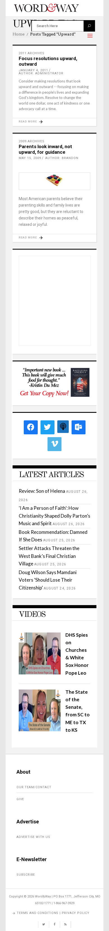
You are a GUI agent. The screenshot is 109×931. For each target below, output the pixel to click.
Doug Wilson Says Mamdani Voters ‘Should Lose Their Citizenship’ (48, 579)
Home (19, 34)
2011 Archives (31, 53)
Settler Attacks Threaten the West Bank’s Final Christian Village (49, 555)
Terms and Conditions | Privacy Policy (53, 913)
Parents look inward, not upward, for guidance (45, 149)
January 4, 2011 (33, 70)
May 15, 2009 (30, 158)
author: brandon (62, 158)
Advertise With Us (33, 837)
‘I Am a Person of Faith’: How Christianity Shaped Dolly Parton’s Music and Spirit (54, 515)
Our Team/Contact (33, 787)
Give (20, 799)
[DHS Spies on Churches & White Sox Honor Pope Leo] (40, 673)
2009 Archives (31, 141)
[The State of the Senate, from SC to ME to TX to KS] (40, 730)
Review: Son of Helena (42, 491)
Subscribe (25, 874)
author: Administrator (41, 73)
